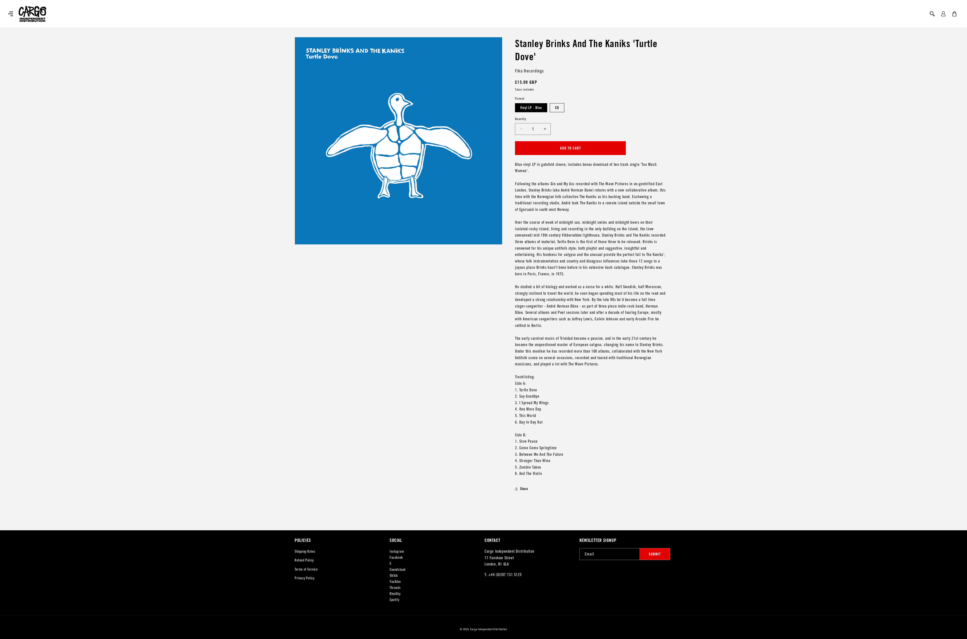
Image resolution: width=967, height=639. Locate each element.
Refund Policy (304, 560)
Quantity (520, 119)
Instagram (397, 551)
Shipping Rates (305, 551)
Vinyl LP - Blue (531, 107)
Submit (655, 554)
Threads (395, 587)
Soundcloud (397, 569)
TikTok (394, 575)
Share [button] (524, 488)
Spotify (394, 599)
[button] (10, 13)
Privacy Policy (304, 578)
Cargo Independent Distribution (488, 629)
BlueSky (395, 593)
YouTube (395, 581)
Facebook (396, 557)
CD (557, 107)
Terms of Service (306, 569)
